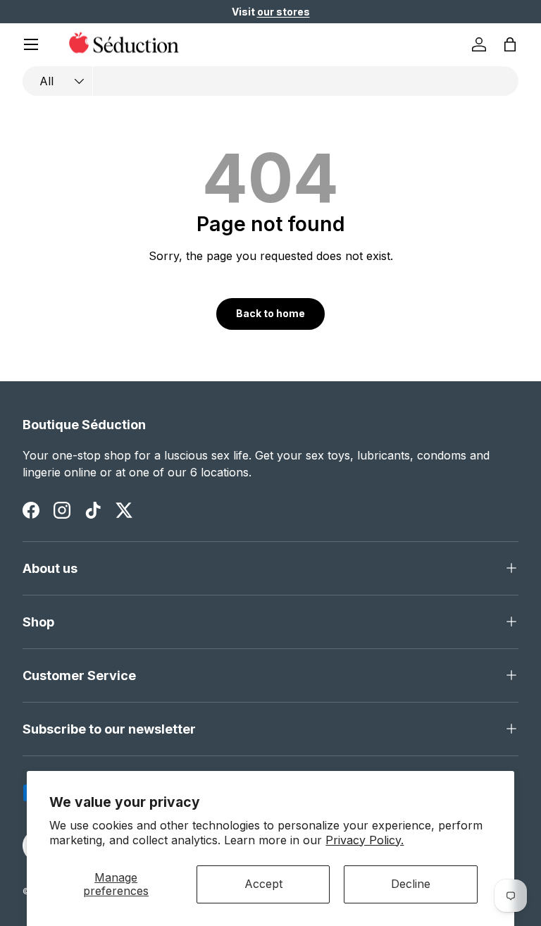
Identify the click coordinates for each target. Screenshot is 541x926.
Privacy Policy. (364, 840)
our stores (283, 12)
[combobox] (270, 81)
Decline (410, 884)
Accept (263, 884)
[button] (510, 44)
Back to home (270, 313)
